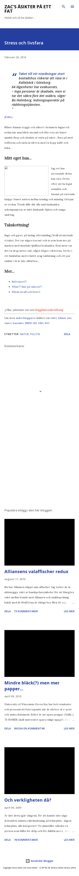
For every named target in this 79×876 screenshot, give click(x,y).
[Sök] (63, 6)
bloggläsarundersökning (49, 310)
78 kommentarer (26, 839)
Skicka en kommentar (29, 728)
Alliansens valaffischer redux (36, 571)
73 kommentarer (26, 611)
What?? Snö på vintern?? (27, 286)
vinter (8, 323)
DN (40, 323)
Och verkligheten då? (27, 800)
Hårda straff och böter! (26, 292)
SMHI (28, 323)
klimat (62, 318)
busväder (18, 323)
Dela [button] (67, 334)
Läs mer (69, 611)
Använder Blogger (41, 861)
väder (53, 318)
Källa (8, 117)
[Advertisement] (39, 471)
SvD (47, 323)
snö (69, 318)
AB (34, 323)
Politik (35, 334)
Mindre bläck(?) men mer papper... (32, 686)
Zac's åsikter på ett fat (27, 8)
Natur (24, 334)
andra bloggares (26, 318)
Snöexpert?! (19, 281)
